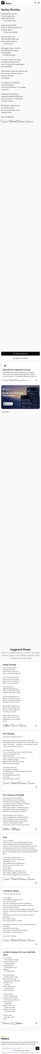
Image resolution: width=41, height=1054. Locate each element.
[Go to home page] (6, 3)
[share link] (36, 380)
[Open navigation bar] (37, 3)
